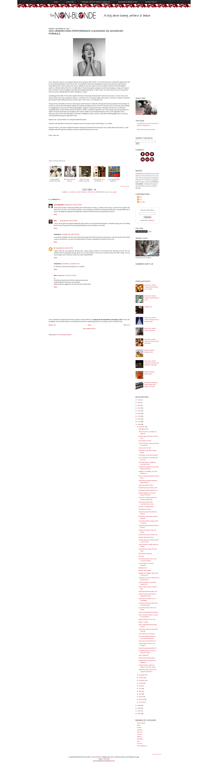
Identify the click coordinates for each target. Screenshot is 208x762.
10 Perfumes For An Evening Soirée (148, 455)
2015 (138, 411)
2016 (138, 408)
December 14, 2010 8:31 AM (70, 264)
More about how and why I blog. (146, 129)
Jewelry (139, 734)
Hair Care (139, 732)
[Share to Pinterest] (91, 189)
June (140, 688)
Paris (138, 741)
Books (138, 725)
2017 (138, 405)
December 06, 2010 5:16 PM (68, 221)
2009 (138, 705)
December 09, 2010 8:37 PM (64, 248)
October (141, 677)
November (142, 675)
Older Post (126, 325)
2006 (138, 713)
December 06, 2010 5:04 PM (73, 205)
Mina (55, 275)
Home (56, 2)
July (140, 686)
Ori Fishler (142, 202)
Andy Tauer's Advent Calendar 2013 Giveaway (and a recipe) (151, 287)
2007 (138, 711)
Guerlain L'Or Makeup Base (146, 506)
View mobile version (89, 328)
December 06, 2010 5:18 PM (70, 234)
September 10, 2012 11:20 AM (67, 275)
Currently (141, 556)
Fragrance (140, 730)
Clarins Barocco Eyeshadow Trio (147, 641)
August (141, 683)
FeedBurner (151, 220)
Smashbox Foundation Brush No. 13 (148, 490)
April (140, 694)
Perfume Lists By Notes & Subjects (96, 2)
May (140, 691)
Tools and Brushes (142, 746)
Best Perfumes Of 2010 (145, 441)
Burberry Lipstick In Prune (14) (147, 619)
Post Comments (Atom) (64, 335)
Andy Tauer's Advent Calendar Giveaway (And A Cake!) (151, 298)
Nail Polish (140, 739)
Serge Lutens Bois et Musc (146, 485)
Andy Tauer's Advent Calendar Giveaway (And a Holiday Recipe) (151, 319)
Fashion (139, 727)
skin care (91, 192)
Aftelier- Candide (143, 622)
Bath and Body (141, 723)
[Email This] (83, 189)
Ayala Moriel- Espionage (145, 553)
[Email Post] (94, 189)
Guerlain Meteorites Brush (146, 537)
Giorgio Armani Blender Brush (147, 658)
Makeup (139, 736)
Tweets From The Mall (145, 448)
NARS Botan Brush (144, 429)
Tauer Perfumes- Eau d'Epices (147, 634)
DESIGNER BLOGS (109, 761)
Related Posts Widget (124, 186)
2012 (138, 419)
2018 (138, 402)
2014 (138, 413)
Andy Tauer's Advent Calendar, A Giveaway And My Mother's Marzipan (151, 363)
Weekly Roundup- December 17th (148, 534)
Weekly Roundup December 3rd (147, 648)
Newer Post (52, 325)
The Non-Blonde (96, 757)
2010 (138, 424)
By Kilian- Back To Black (145, 570)
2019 (138, 400)
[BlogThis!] (85, 189)
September (142, 680)
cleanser (72, 192)
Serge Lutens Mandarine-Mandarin (148, 612)
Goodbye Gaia (148, 307)
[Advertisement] (147, 60)
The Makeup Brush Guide (127, 2)
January (141, 702)
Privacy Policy (151, 2)
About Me (70, 2)
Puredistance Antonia (145, 509)
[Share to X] (87, 189)
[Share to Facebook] (89, 189)
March (141, 696)
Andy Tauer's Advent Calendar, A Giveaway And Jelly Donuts (151, 341)
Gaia (55, 221)
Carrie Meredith (59, 205)
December (142, 427)
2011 (138, 421)
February (141, 699)
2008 (138, 708)
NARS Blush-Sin (143, 568)
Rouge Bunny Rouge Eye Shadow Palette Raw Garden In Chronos (151, 384)
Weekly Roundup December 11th (148, 591)
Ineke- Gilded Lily (144, 655)
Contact (105, 4)
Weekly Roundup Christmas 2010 (148, 487)
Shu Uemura (81, 192)
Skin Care (139, 743)
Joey (140, 199)
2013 (138, 416)
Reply (55, 214)
